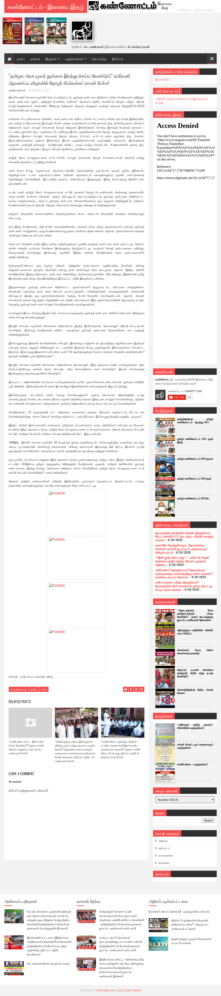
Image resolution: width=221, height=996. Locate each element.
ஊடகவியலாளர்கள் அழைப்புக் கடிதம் (48, 963)
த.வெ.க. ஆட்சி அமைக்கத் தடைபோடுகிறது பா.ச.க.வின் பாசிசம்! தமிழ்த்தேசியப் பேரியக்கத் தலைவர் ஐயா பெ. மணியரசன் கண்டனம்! (120, 943)
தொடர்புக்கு (99, 59)
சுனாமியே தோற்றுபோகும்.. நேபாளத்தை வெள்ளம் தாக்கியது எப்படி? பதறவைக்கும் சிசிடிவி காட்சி (181, 549)
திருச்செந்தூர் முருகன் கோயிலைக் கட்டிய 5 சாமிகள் (191, 940)
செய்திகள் (163, 862)
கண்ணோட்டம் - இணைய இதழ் (46, 6)
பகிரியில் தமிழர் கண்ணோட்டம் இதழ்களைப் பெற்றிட (181, 100)
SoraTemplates (106, 990)
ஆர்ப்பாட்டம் (164, 848)
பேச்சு (44, 689)
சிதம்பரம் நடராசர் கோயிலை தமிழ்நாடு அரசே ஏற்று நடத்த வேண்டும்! (195, 673)
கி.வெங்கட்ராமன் (18, 689)
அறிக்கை (163, 840)
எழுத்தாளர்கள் (74, 59)
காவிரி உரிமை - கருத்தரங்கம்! (192, 764)
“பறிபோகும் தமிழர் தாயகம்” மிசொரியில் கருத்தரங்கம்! (195, 726)
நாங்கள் (35, 59)
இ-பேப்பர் (117, 59)
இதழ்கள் (51, 59)
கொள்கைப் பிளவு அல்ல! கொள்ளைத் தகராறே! (195, 652)
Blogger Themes (130, 990)
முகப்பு (21, 59)
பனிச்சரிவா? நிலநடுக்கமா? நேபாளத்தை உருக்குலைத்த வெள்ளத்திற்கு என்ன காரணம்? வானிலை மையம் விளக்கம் (184, 573)
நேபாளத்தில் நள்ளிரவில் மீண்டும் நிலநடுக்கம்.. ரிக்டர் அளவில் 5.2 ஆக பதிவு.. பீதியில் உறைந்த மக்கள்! (184, 536)
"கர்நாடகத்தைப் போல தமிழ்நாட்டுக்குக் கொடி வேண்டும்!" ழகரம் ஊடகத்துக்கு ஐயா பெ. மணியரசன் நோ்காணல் (195, 615)
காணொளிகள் (165, 855)
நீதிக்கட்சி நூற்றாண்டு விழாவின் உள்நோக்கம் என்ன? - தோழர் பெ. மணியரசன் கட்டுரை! (190, 924)
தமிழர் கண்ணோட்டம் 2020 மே (193, 498)
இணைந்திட (162, 79)
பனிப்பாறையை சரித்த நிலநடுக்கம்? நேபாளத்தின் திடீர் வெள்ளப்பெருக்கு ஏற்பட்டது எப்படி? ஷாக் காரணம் (183, 586)
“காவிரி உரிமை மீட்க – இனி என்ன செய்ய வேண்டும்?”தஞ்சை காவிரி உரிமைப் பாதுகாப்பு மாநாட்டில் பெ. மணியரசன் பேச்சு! (26, 747)
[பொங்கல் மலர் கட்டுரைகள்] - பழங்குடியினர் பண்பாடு (179, 911)
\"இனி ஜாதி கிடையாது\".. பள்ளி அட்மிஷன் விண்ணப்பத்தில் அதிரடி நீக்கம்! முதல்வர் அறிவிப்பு (182, 561)
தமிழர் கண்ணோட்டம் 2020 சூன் (194, 478)
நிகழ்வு (34, 689)
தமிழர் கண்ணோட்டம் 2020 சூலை (195, 458)
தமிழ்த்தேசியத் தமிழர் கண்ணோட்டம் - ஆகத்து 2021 (195, 421)
